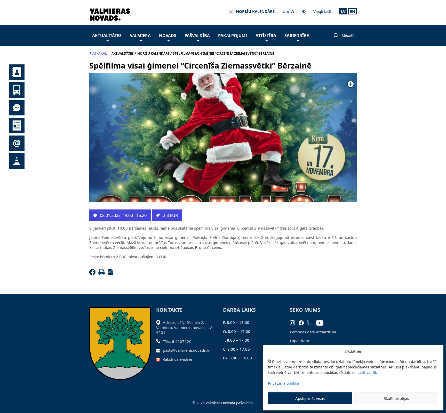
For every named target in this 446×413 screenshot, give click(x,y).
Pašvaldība (197, 35)
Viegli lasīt (322, 11)
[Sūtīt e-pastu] (159, 350)
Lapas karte (300, 340)
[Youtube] (321, 322)
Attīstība (266, 35)
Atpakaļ (99, 53)
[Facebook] (93, 273)
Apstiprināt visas (310, 398)
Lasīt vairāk (367, 372)
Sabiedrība (296, 35)
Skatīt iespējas (396, 398)
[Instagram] (294, 322)
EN (352, 11)
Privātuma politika (283, 383)
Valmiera (140, 35)
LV (343, 11)
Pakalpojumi (232, 35)
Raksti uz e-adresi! (179, 359)
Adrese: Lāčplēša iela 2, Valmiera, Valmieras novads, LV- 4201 (184, 327)
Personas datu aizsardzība (313, 331)
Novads (167, 35)
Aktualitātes (107, 35)
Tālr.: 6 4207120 (177, 341)
